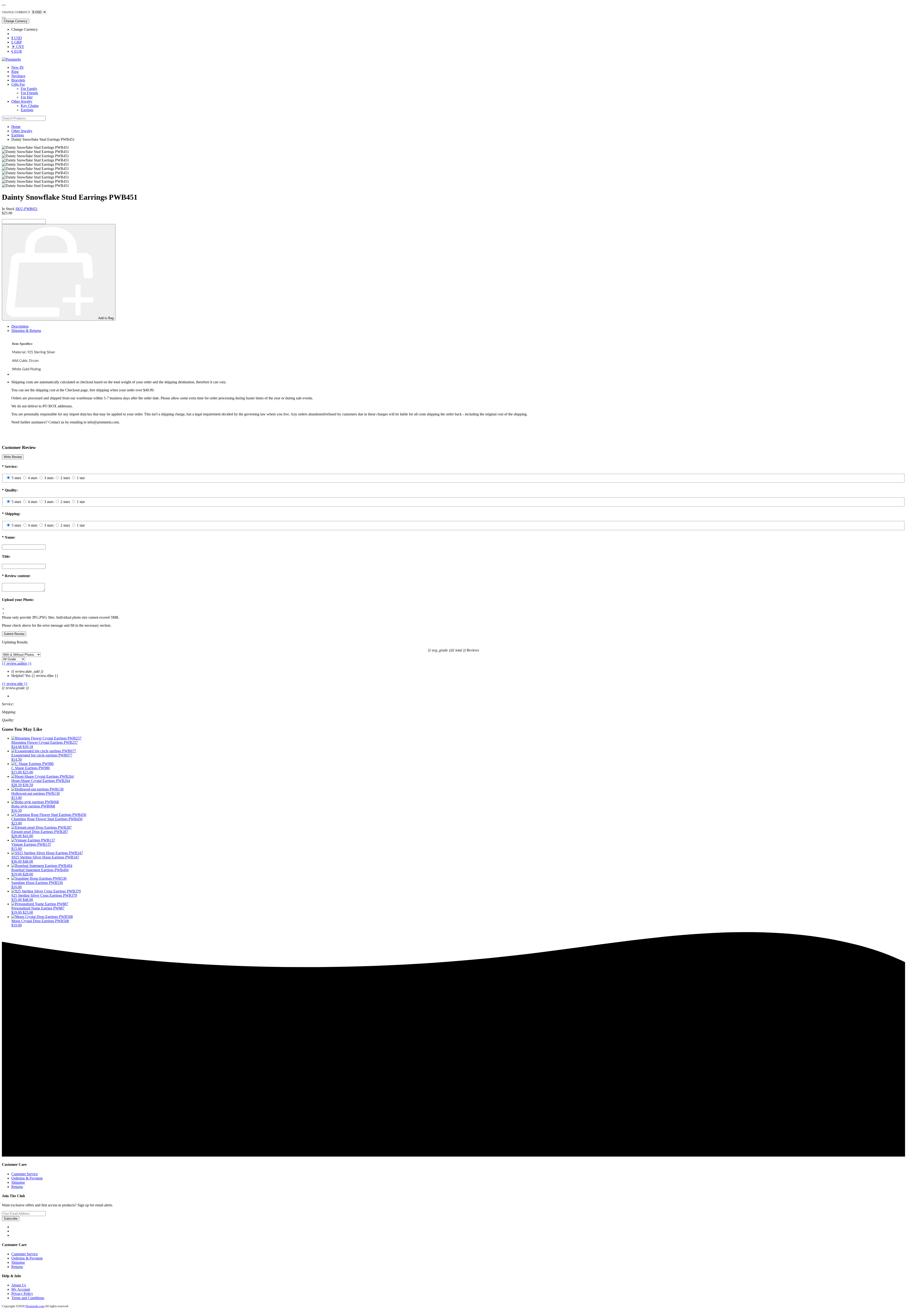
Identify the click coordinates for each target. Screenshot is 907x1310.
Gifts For (18, 84)
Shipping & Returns (26, 331)
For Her (27, 97)
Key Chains (30, 106)
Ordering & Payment (27, 1178)
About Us (18, 1285)
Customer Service (24, 1174)
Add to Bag (106, 318)
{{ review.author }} (17, 663)
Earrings (27, 110)
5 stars (16, 478)
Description (20, 326)
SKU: (26, 209)
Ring (15, 72)
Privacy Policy (22, 1294)
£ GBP (16, 42)
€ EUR (16, 51)
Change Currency (15, 21)
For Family (29, 89)
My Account (20, 1289)
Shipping (18, 1182)
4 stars (32, 478)
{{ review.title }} (15, 684)
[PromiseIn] (11, 59)
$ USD (16, 38)
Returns (17, 1187)
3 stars (49, 478)
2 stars (65, 478)
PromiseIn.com (35, 1306)
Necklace (18, 76)
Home (16, 127)
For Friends (29, 93)
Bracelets (18, 80)
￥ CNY (17, 47)
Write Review (13, 457)
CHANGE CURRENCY (16, 12)
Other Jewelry (21, 101)
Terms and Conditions (27, 1298)
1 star (81, 478)
